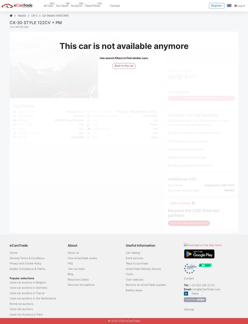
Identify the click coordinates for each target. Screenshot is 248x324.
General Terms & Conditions (27, 258)
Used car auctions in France (27, 293)
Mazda (22, 15)
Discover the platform (81, 284)
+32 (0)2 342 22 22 (202, 285)
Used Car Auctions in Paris (26, 314)
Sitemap (189, 309)
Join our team (76, 269)
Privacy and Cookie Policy (26, 263)
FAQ (70, 263)
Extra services (134, 258)
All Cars (49, 4)
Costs (129, 274)
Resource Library (78, 279)
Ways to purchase (137, 263)
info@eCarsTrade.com (206, 289)
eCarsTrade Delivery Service (143, 269)
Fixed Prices (93, 4)
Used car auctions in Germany (28, 287)
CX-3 (34, 15)
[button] (229, 5)
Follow (195, 293)
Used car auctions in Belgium (28, 282)
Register (216, 5)
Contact (115, 5)
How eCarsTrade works (82, 258)
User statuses (134, 279)
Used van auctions (21, 309)
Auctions (77, 4)
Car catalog (133, 252)
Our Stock (63, 4)
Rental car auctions (21, 304)
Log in (241, 5)
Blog (70, 274)
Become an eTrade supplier (146, 284)
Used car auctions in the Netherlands (33, 298)
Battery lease (134, 290)
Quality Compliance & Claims (27, 269)
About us (73, 252)
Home (13, 252)
